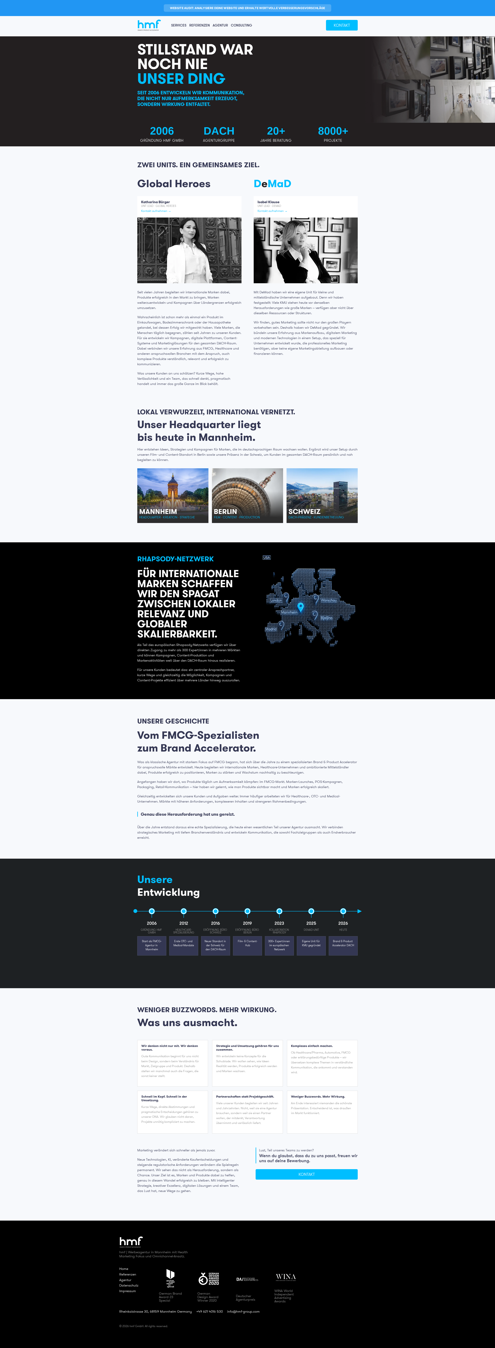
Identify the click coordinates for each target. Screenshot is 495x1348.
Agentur (220, 25)
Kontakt (342, 25)
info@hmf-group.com (243, 1311)
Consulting (241, 25)
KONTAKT (307, 1174)
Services (178, 25)
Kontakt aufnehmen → (156, 211)
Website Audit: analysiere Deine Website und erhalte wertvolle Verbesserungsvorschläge (247, 8)
